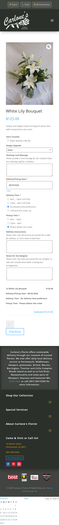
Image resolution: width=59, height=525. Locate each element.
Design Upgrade (13, 145)
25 (6, 519)
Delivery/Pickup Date (17, 179)
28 (13, 519)
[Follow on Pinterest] (13, 464)
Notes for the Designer (17, 256)
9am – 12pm (20, 199)
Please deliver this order (21, 227)
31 (4, 523)
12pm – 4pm (20, 203)
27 (11, 519)
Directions (43, 4)
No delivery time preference (23, 206)
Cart (14, 4)
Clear (9, 191)
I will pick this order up (20, 210)
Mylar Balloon (20, 140)
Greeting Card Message (17, 155)
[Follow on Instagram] (19, 464)
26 (9, 519)
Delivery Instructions (16, 231)
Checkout (15, 331)
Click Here (15, 381)
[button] (48, 46)
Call (27, 4)
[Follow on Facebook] (8, 464)
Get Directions (14, 457)
